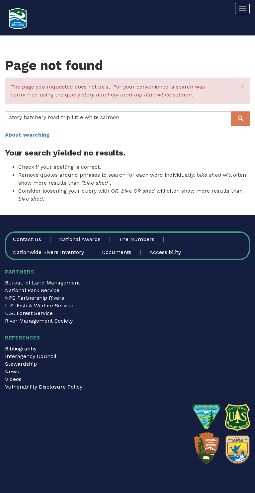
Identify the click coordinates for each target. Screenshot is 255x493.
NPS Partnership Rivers (34, 297)
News (12, 371)
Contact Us (27, 239)
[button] (242, 86)
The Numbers (136, 239)
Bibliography (21, 348)
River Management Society (39, 320)
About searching (27, 135)
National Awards (80, 239)
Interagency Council (30, 356)
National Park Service (32, 290)
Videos (13, 379)
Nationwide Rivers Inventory (48, 252)
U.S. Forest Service (29, 313)
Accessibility (165, 252)
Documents (116, 252)
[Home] (18, 19)
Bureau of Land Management (42, 282)
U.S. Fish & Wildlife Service (39, 305)
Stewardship (21, 363)
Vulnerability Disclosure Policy (43, 386)
